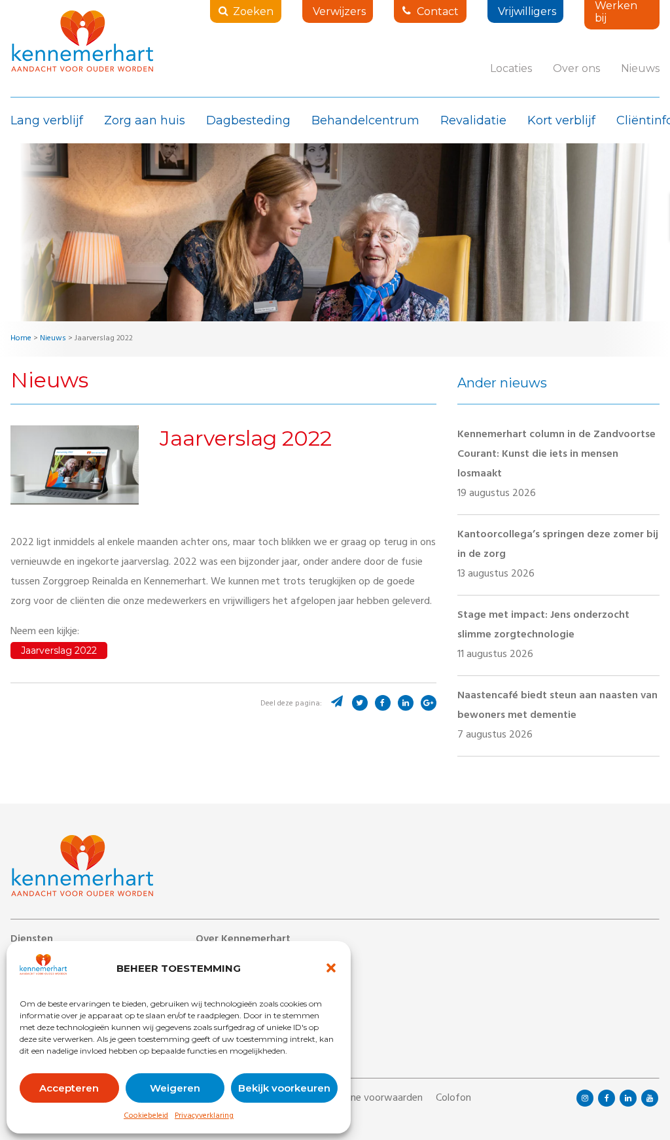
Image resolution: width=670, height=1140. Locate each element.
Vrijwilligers (527, 11)
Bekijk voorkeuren (284, 1088)
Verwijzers (339, 11)
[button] (331, 967)
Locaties (511, 68)
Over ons (576, 68)
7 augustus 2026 (557, 715)
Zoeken (253, 11)
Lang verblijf (46, 120)
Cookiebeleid (146, 1116)
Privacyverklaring (204, 1116)
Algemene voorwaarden (370, 1099)
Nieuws (640, 68)
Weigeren (175, 1088)
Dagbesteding (248, 120)
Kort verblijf (561, 120)
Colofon (453, 1099)
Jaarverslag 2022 (59, 650)
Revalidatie (473, 120)
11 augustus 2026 (543, 635)
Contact (438, 11)
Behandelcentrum (365, 120)
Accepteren (69, 1088)
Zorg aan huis (144, 120)
